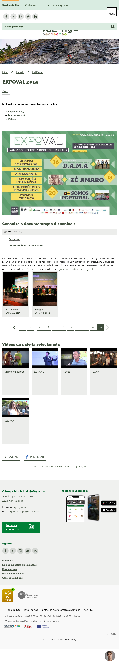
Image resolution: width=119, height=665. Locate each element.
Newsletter (8, 560)
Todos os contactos (12, 527)
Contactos (30, 5)
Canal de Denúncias (12, 578)
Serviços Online (10, 5)
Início (5, 72)
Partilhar (37, 456)
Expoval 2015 (16, 111)
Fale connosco (9, 569)
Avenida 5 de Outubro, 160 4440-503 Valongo (17, 498)
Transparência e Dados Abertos (23, 621)
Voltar (13, 456)
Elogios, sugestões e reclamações (19, 565)
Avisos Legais (51, 621)
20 (78, 327)
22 (93, 327)
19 (70, 327)
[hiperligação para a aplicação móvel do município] (89, 508)
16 (47, 327)
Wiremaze (111, 634)
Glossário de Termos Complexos (43, 615)
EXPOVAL (37, 72)
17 (55, 327)
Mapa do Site (12, 609)
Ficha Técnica (30, 609)
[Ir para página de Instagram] (21, 550)
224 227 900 (19, 507)
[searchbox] (59, 26)
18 (63, 327)
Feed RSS (88, 609)
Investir (20, 72)
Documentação (17, 115)
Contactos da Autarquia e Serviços (60, 609)
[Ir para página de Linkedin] (36, 550)
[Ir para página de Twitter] (28, 550)
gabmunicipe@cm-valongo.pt (76, 269)
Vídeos (12, 119)
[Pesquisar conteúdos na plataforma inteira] (113, 26)
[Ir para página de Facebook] (6, 550)
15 (40, 327)
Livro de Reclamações (28, 595)
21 (85, 327)
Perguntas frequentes (13, 573)
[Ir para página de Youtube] (13, 550)
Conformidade (72, 615)
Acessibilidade (13, 615)
